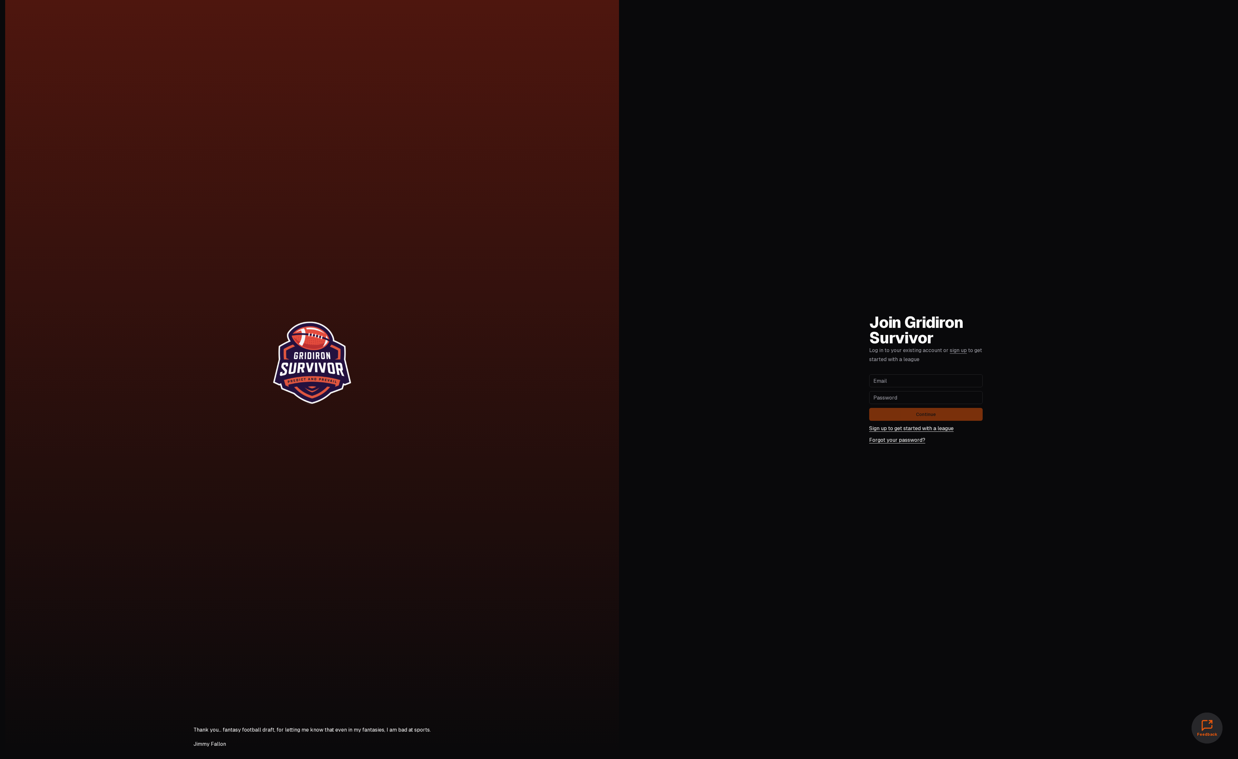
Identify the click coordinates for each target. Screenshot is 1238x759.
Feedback (1207, 734)
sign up (958, 350)
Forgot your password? (897, 440)
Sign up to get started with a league (911, 428)
